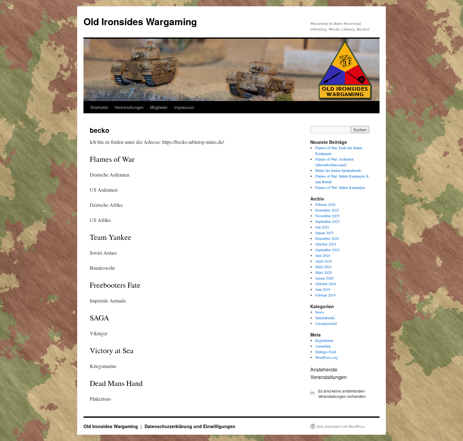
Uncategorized (326, 323)
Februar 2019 (325, 294)
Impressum (184, 107)
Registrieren (324, 340)
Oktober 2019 (325, 283)
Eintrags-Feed (325, 351)
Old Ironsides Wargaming (140, 21)
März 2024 (323, 266)
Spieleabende (325, 317)
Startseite (99, 107)
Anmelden (323, 345)
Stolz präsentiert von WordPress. (341, 426)
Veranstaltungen (129, 107)
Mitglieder (159, 107)
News (319, 311)
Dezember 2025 (327, 209)
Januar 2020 (324, 277)
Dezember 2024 (327, 238)
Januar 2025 (324, 232)
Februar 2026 (325, 204)
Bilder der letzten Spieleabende (338, 170)
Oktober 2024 (325, 243)
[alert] (341, 393)
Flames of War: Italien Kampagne (340, 187)
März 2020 (323, 272)
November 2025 (327, 215)
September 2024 (327, 249)
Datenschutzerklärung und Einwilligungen (190, 426)
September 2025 (327, 221)
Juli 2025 (322, 226)
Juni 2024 (322, 255)
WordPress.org (326, 357)
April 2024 (323, 260)
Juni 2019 (322, 289)
